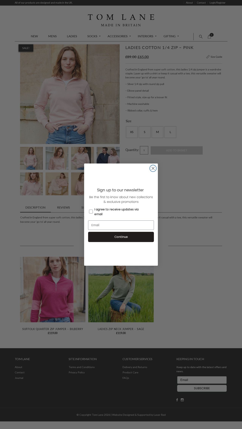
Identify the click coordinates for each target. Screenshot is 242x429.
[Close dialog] (153, 168)
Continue (121, 237)
